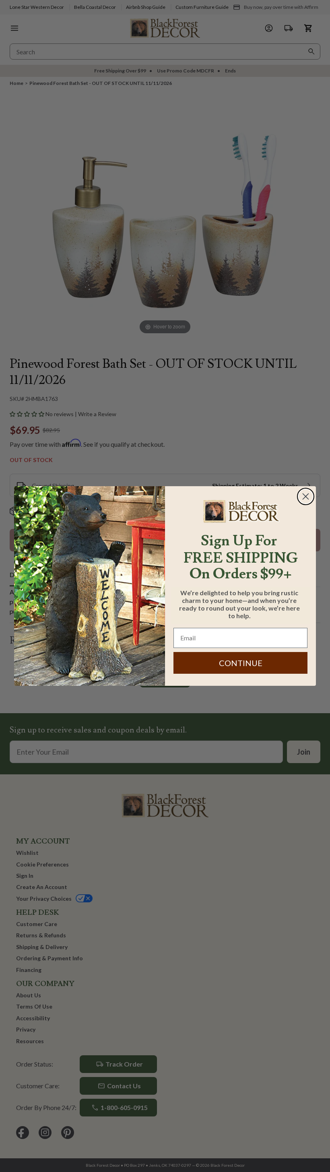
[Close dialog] (306, 496)
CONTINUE (240, 663)
